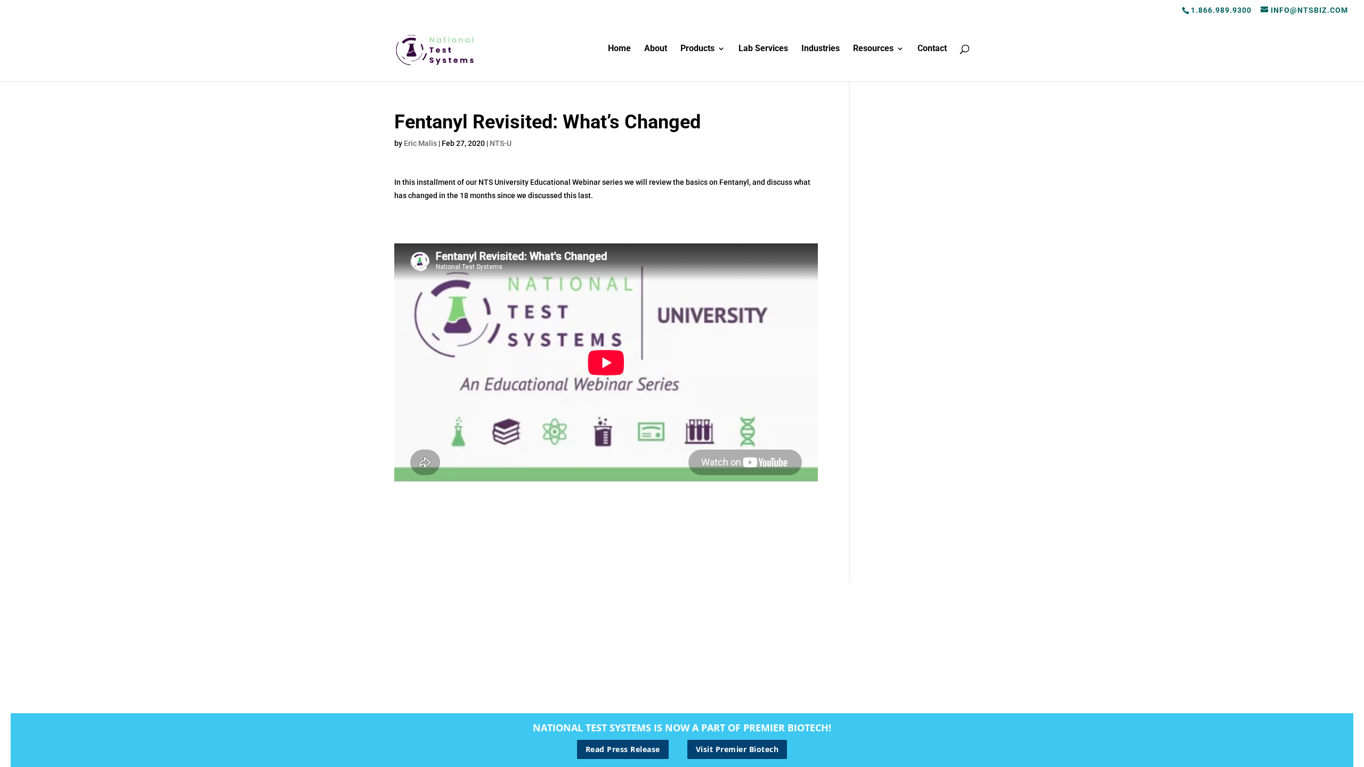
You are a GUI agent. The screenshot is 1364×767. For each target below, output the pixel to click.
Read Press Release (623, 749)
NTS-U (501, 143)
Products (697, 49)
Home (619, 49)
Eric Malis (420, 143)
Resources (873, 49)
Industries (820, 49)
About (655, 49)
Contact (932, 49)
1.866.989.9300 (1221, 10)
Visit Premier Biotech (737, 749)
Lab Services (763, 49)
